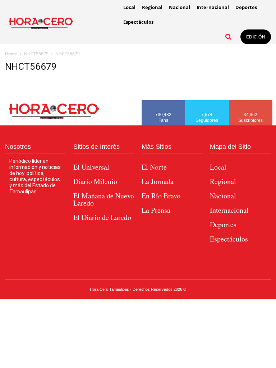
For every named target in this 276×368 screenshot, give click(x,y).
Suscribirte (251, 103)
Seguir (207, 103)
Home (11, 54)
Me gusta (163, 103)
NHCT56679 (36, 54)
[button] (228, 36)
